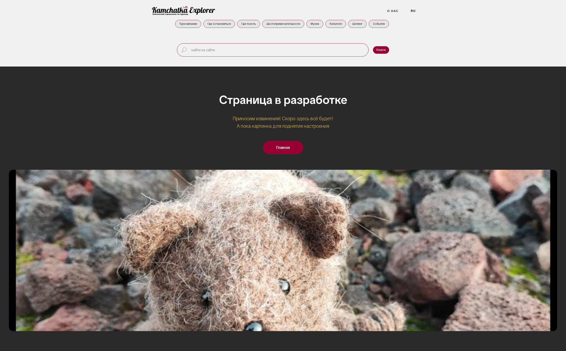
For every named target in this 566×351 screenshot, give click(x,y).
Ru (413, 11)
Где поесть (248, 24)
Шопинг (357, 24)
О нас (393, 11)
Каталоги (336, 24)
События (379, 24)
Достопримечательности (283, 24)
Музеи (315, 24)
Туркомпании (188, 24)
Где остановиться (219, 24)
